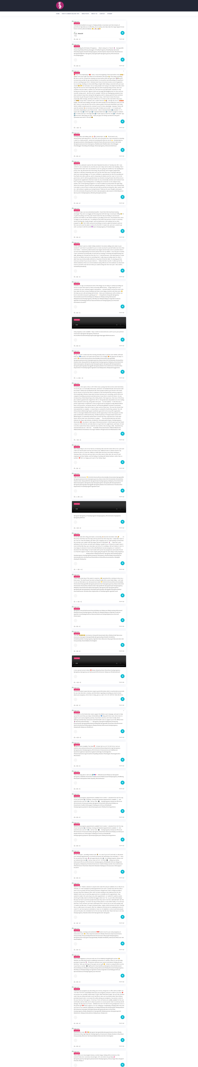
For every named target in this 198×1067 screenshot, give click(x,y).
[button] (96, 70)
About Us (94, 13)
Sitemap (109, 13)
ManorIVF (80, 33)
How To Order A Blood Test (70, 13)
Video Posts (85, 13)
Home (57, 13)
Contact (102, 13)
